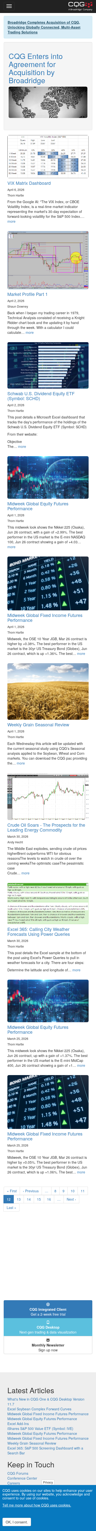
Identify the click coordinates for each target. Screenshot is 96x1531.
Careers (13, 1483)
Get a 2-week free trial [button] (48, 1312)
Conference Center (22, 1478)
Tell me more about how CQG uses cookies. (36, 1505)
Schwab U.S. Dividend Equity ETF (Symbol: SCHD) (41, 395)
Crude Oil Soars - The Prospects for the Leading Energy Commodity (46, 827)
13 (20, 1199)
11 (84, 1190)
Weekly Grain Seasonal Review (38, 724)
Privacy (48, 1482)
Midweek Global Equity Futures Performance (37, 505)
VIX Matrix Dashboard (29, 183)
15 (40, 1199)
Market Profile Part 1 (27, 294)
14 (30, 1199)
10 (74, 1190)
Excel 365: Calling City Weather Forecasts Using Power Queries (38, 931)
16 (50, 1199)
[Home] (80, 6)
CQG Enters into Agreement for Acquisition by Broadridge (36, 68)
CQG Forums (17, 1473)
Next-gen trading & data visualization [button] (48, 1329)
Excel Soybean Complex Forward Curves (39, 1408)
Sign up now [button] (48, 1347)
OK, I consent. (17, 1521)
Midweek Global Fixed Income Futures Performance (44, 617)
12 (10, 1200)
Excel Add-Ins (18, 1423)
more (11, 221)
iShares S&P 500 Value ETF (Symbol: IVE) (40, 1428)
